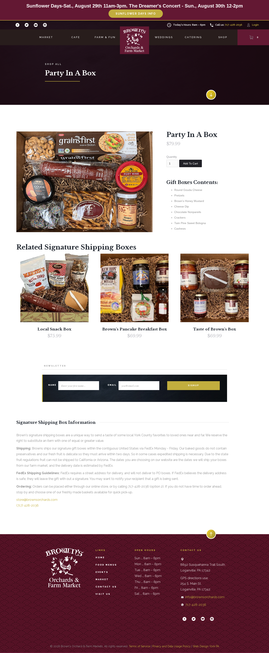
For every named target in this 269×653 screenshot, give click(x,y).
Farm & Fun (105, 37)
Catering (193, 37)
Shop (222, 37)
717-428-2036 (233, 24)
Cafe (75, 37)
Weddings (164, 37)
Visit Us (103, 594)
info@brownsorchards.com (204, 597)
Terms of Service (139, 646)
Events (102, 572)
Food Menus (106, 565)
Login (255, 24)
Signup (193, 385)
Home (100, 557)
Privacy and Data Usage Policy (171, 646)
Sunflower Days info (136, 13)
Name (52, 385)
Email (112, 385)
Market (46, 37)
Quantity (171, 156)
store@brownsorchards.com (37, 500)
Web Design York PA (206, 646)
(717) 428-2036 (27, 505)
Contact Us (106, 586)
